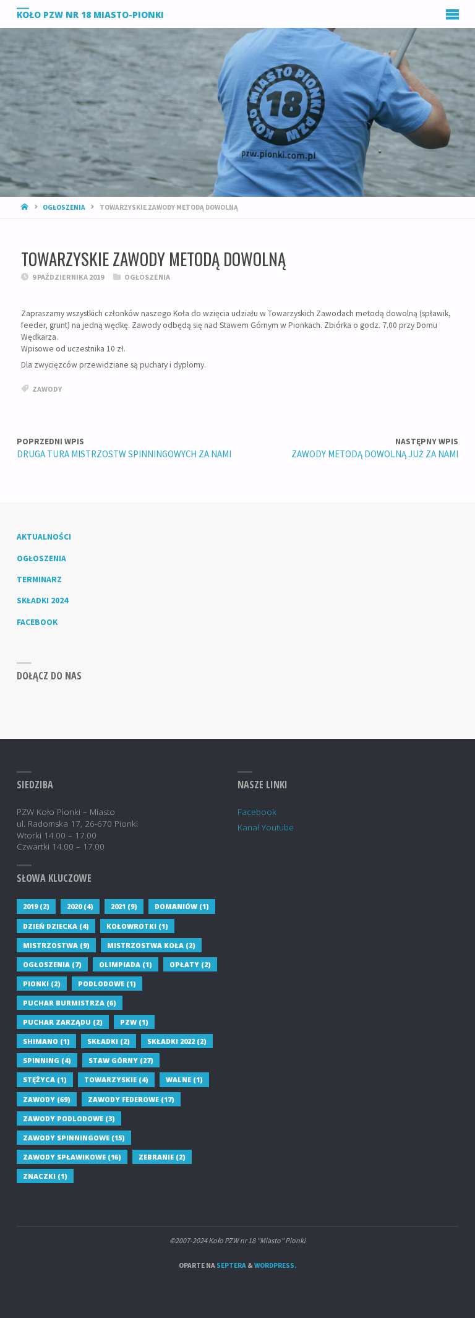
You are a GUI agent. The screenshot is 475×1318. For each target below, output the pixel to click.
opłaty (190, 964)
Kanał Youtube (266, 827)
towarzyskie (116, 1079)
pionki (42, 983)
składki (108, 1041)
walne (184, 1079)
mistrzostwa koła (151, 945)
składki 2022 (177, 1041)
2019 (36, 906)
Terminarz (39, 579)
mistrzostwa (56, 945)
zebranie (162, 1156)
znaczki (45, 1176)
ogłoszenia (52, 964)
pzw (134, 1022)
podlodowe (107, 983)
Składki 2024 (42, 600)
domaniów (182, 906)
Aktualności (44, 537)
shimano (46, 1041)
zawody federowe (131, 1099)
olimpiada (125, 964)
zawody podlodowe (69, 1118)
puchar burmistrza (69, 1002)
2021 (124, 906)
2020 (80, 906)
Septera (230, 1265)
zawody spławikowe (72, 1156)
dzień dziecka (56, 926)
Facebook (37, 622)
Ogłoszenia (64, 207)
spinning (47, 1060)
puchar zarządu (63, 1022)
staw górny (120, 1060)
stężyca (45, 1079)
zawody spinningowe (74, 1137)
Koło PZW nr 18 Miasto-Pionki (90, 14)
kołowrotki (137, 926)
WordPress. (275, 1265)
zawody (47, 389)
